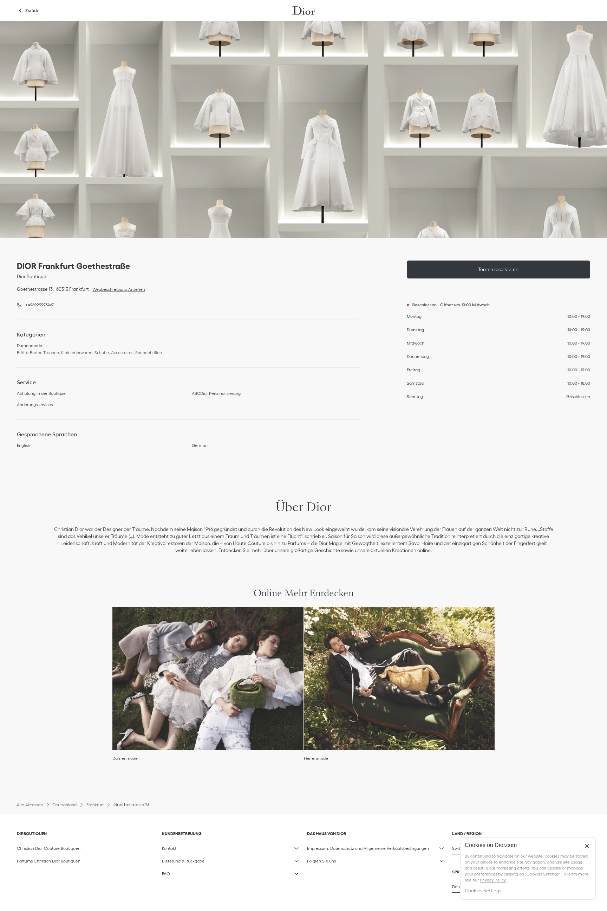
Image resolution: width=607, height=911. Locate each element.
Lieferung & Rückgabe (197, 859)
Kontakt (197, 847)
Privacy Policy (493, 880)
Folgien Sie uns (342, 859)
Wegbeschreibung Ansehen (117, 288)
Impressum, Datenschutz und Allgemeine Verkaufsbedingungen (368, 847)
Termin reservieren (498, 269)
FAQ (197, 872)
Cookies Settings (483, 890)
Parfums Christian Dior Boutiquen (48, 861)
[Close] (587, 846)
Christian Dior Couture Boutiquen (48, 848)
